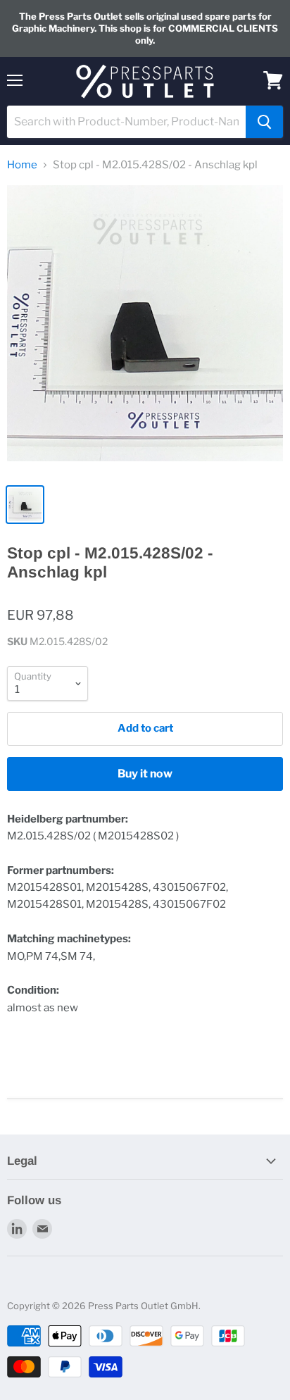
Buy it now (145, 773)
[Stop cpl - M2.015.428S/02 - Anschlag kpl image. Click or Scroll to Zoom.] (145, 330)
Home (22, 165)
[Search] (264, 122)
